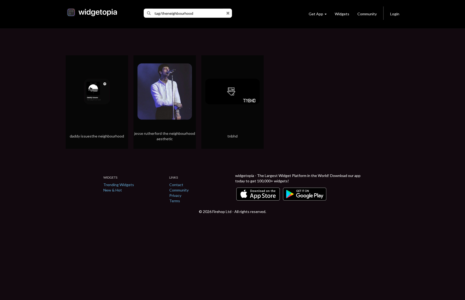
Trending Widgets (118, 184)
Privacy (175, 195)
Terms (174, 200)
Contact (176, 184)
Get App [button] (316, 14)
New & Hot (112, 190)
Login (394, 14)
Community (367, 14)
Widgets (342, 14)
